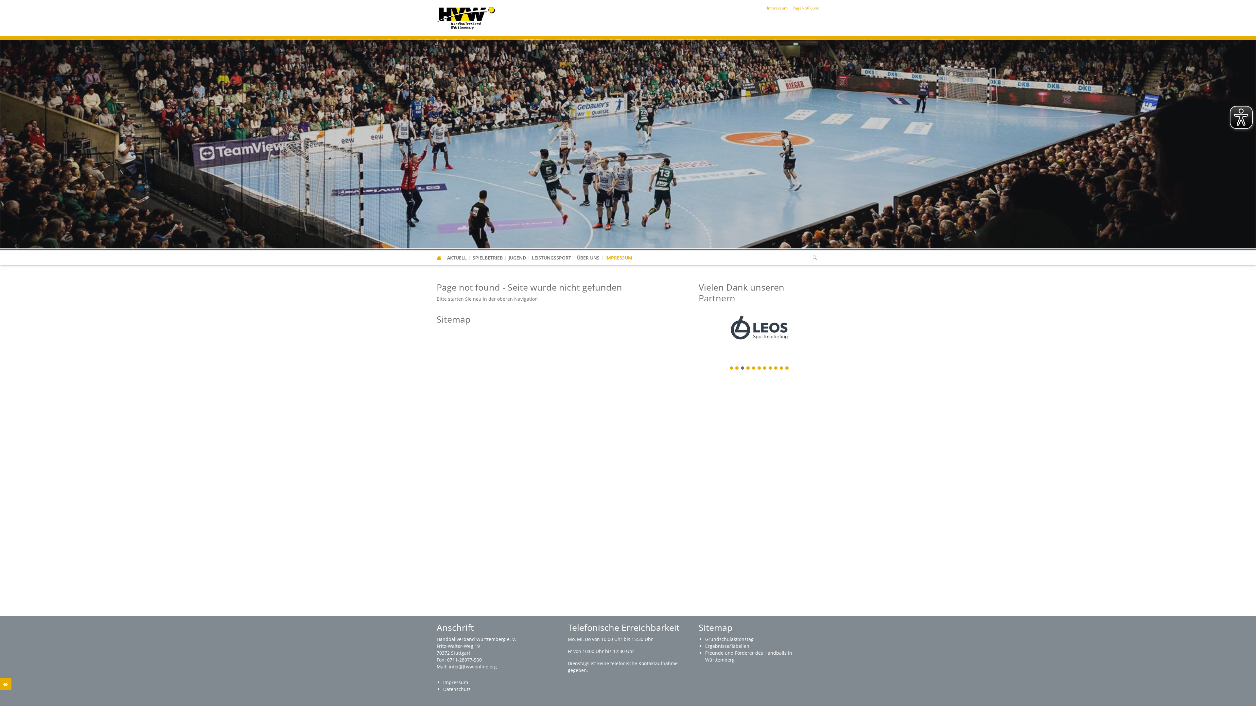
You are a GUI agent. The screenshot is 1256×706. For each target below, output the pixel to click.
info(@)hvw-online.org (473, 667)
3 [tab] (742, 368)
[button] (457, 251)
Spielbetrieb (488, 258)
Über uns (588, 258)
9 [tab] (776, 368)
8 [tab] (770, 368)
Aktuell (457, 258)
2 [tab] (737, 368)
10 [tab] (781, 368)
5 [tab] (754, 368)
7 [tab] (765, 368)
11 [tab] (787, 368)
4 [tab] (748, 368)
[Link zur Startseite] (466, 17)
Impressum (618, 258)
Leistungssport (551, 258)
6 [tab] (759, 368)
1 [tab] (731, 368)
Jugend (517, 258)
